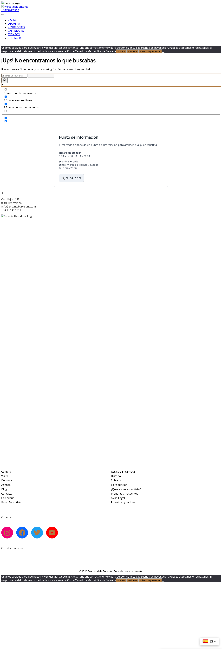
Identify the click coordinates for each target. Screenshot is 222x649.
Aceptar (121, 51)
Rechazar (132, 51)
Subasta (116, 480)
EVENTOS (14, 34)
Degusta (6, 480)
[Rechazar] (163, 52)
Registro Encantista (123, 471)
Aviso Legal (118, 498)
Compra (6, 471)
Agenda (6, 485)
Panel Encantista (11, 502)
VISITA (12, 20)
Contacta (6, 493)
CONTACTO (15, 38)
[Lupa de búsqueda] (4, 80)
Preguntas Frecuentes (124, 493)
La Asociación (119, 485)
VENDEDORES (16, 27)
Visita (4, 476)
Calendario (7, 498)
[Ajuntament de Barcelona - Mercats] (22, 556)
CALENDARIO (16, 31)
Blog (4, 489)
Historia (116, 476)
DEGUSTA (14, 23)
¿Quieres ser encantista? (126, 489)
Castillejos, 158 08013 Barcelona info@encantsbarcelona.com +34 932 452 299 (18, 205)
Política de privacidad (150, 51)
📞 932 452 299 (71, 178)
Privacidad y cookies (123, 502)
